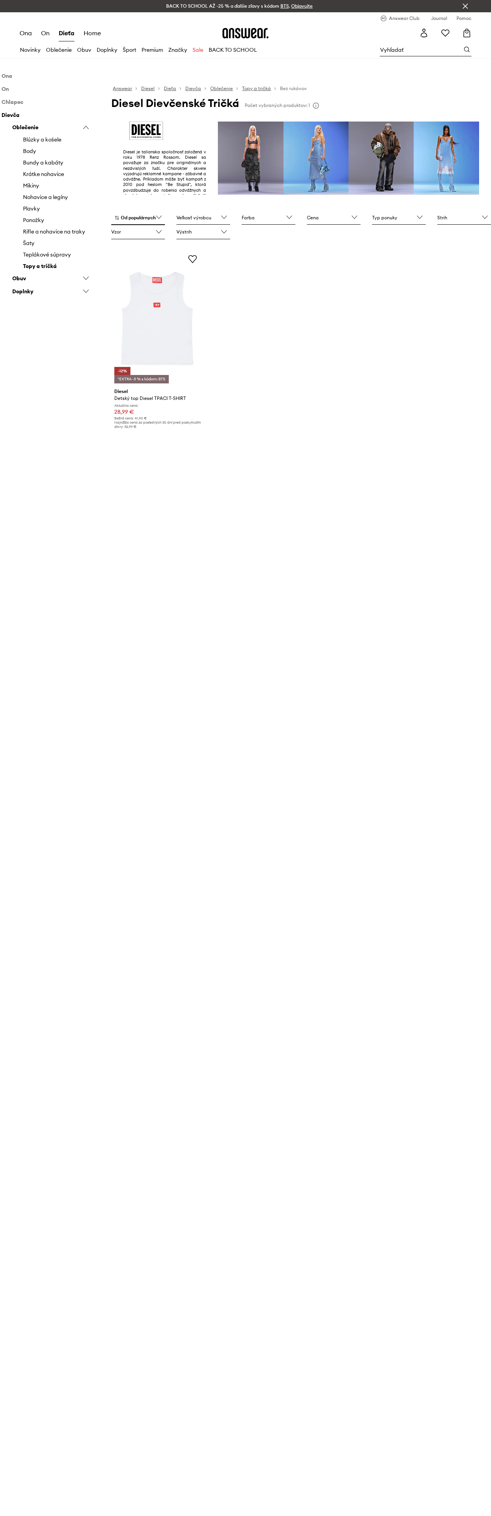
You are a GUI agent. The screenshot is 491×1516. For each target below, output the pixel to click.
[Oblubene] (445, 33)
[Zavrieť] (465, 6)
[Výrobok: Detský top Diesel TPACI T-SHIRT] (157, 318)
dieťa (66, 33)
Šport (129, 49)
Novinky (30, 49)
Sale (198, 49)
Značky (177, 49)
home (92, 33)
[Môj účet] (423, 33)
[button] (138, 218)
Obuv (84, 49)
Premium (152, 49)
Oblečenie (59, 49)
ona (26, 33)
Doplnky (107, 49)
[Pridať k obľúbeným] (192, 259)
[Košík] (466, 33)
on (45, 33)
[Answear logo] (245, 33)
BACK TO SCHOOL (233, 49)
